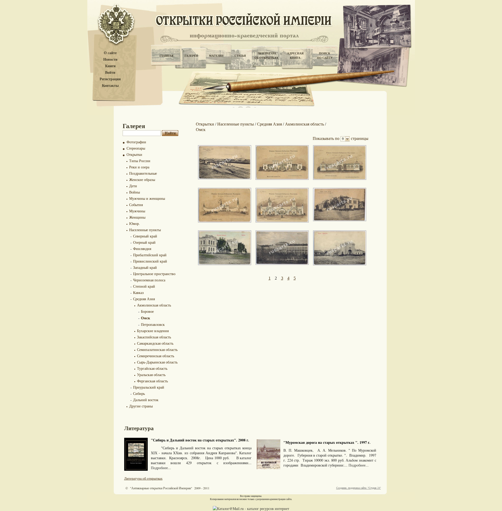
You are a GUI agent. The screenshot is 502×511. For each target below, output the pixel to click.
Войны (134, 192)
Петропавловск (153, 324)
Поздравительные (143, 173)
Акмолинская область (154, 305)
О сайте (110, 53)
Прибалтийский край (150, 254)
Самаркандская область (155, 343)
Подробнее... (161, 467)
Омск (145, 318)
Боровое (147, 311)
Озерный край (144, 242)
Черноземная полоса (149, 279)
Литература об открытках (143, 478)
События (136, 204)
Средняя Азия (144, 298)
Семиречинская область (155, 355)
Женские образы (142, 179)
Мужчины (137, 210)
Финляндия (142, 248)
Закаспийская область (154, 336)
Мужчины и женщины (147, 198)
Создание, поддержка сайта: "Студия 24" (358, 488)
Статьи (240, 55)
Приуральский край (148, 387)
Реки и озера (139, 166)
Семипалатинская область (157, 349)
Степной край (144, 286)
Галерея (191, 55)
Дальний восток (145, 399)
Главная (166, 55)
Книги (110, 66)
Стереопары (136, 148)
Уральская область (151, 374)
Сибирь (139, 393)
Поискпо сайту (325, 55)
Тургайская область (152, 368)
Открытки (134, 154)
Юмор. (134, 223)
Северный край (145, 236)
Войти (110, 73)
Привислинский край (150, 261)
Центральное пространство (154, 273)
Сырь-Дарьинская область (157, 362)
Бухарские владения (153, 330)
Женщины (137, 217)
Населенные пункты (145, 229)
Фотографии (136, 141)
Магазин (216, 55)
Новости (110, 59)
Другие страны (141, 406)
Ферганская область (152, 380)
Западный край (145, 267)
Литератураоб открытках (266, 55)
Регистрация (110, 79)
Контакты (110, 86)
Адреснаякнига (295, 55)
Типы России (139, 160)
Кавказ (138, 292)
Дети (133, 185)
